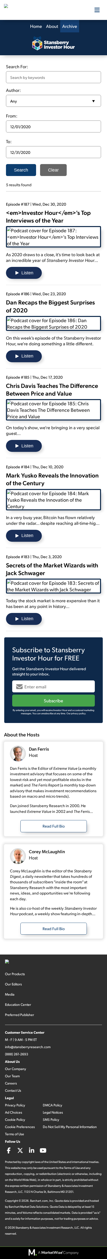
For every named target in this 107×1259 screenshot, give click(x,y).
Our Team (12, 1076)
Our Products (15, 974)
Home (36, 26)
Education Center (18, 1004)
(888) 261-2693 (16, 1054)
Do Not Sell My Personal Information (70, 1127)
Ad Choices (13, 1112)
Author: (13, 90)
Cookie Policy (15, 1119)
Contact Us (13, 1090)
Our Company (15, 1069)
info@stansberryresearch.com (28, 1047)
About (52, 26)
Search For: (17, 66)
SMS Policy (51, 1119)
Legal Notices (53, 1112)
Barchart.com (39, 1200)
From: (11, 116)
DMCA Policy (52, 1105)
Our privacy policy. (76, 713)
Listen (27, 272)
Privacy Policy (15, 1105)
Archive (69, 26)
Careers (11, 1083)
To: (9, 141)
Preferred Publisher (19, 1015)
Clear (53, 170)
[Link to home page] (29, 10)
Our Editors (13, 984)
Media (9, 994)
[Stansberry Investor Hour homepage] (53, 43)
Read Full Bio (54, 826)
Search (21, 170)
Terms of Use (14, 1134)
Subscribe (53, 700)
